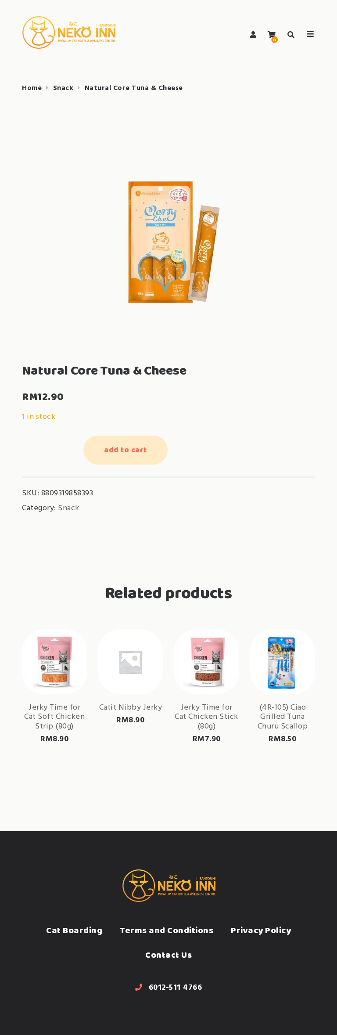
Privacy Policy (261, 930)
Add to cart (125, 449)
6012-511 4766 (175, 987)
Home (32, 88)
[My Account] (253, 35)
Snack (63, 88)
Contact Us (168, 954)
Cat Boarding (74, 930)
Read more (66, 661)
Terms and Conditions (166, 930)
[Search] (291, 35)
